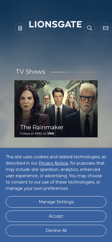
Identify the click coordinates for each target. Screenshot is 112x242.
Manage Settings (56, 201)
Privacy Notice (53, 163)
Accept (56, 216)
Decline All (56, 230)
